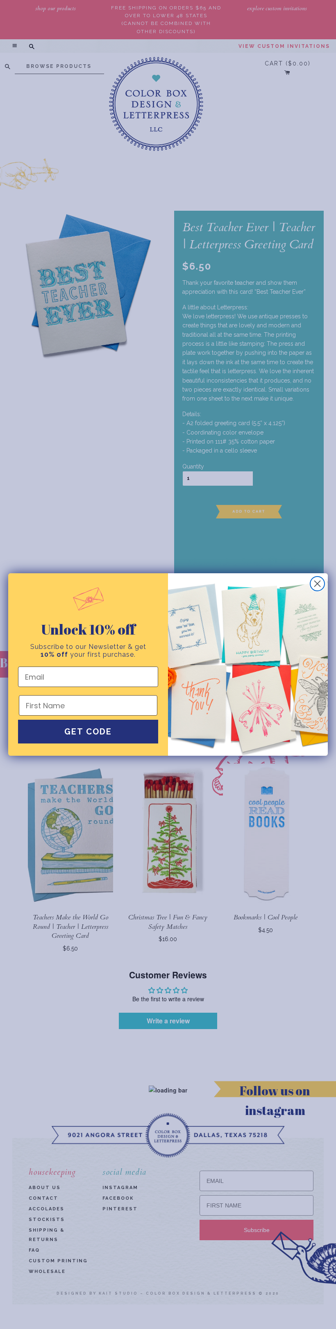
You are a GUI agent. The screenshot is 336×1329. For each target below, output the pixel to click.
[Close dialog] (317, 584)
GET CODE (88, 732)
